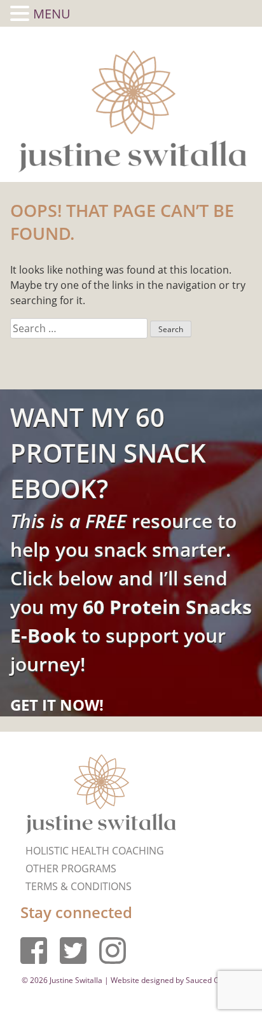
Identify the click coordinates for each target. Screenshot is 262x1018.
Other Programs (70, 868)
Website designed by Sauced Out (168, 980)
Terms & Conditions (78, 886)
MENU (52, 13)
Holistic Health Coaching (94, 851)
